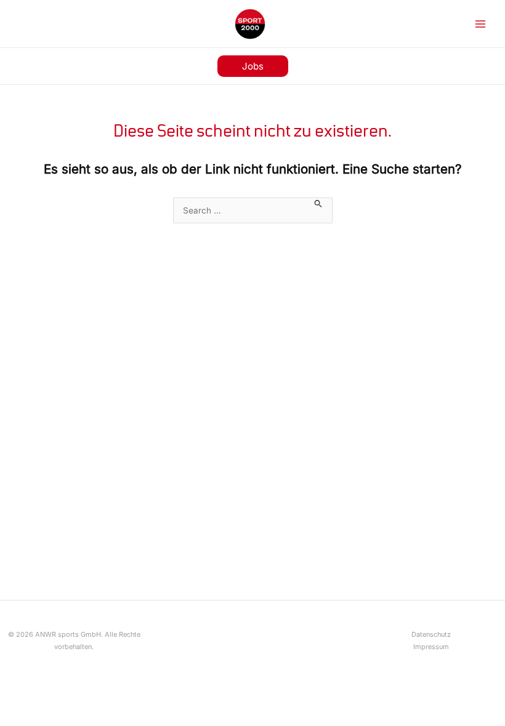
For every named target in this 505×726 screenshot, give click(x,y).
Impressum (431, 646)
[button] (252, 66)
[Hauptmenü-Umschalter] (480, 23)
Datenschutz (431, 634)
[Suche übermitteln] (318, 202)
